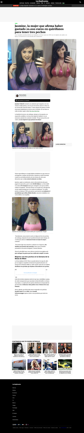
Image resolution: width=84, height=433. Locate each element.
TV (44, 3)
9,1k (24, 424)
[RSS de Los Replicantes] (13, 424)
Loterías (14, 416)
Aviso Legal (21, 427)
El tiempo (14, 413)
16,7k (20, 424)
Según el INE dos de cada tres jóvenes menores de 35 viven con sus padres (34, 355)
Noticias (22, 3)
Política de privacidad (38, 427)
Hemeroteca (15, 419)
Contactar (31, 427)
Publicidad (27, 427)
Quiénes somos (15, 427)
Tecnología (58, 3)
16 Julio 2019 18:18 (22, 96)
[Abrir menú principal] (1, 2)
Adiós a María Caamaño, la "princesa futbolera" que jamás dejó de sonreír (49, 355)
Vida (63, 3)
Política (27, 3)
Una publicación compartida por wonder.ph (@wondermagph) (27, 274)
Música (48, 3)
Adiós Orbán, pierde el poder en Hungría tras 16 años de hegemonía (49, 372)
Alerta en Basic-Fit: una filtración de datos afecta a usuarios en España (19, 372)
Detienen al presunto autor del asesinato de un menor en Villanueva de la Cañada (65, 372)
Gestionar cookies (54, 427)
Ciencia (38, 3)
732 (28, 424)
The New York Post (34, 111)
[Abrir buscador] (80, 2)
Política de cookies (46, 427)
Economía (32, 3)
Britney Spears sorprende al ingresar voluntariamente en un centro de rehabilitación (34, 372)
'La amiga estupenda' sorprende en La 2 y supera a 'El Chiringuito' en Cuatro (32, 5)
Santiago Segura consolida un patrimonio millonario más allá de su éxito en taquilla (65, 355)
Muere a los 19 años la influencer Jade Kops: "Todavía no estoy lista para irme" (19, 355)
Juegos (52, 3)
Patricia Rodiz (23, 95)
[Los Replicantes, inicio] (42, 1)
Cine (42, 3)
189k (17, 424)
